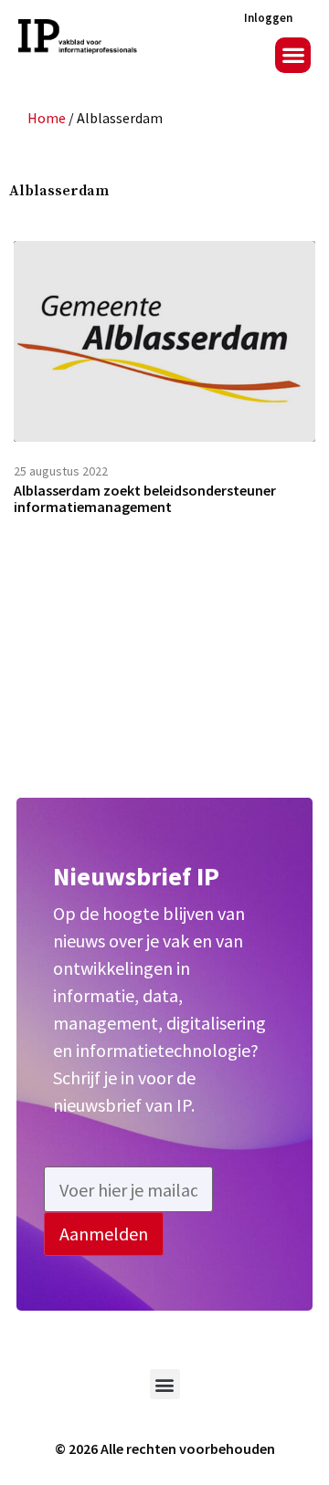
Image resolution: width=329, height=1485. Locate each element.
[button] (293, 55)
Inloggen (268, 18)
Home (46, 118)
